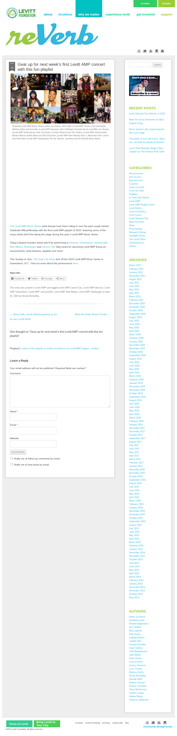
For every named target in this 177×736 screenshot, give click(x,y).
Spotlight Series (137, 235)
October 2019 (136, 352)
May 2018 (134, 410)
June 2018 (134, 407)
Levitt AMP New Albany (65, 292)
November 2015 (137, 514)
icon (19, 723)
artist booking (92, 722)
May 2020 (134, 327)
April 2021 (134, 293)
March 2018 (135, 417)
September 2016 (137, 480)
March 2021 (135, 296)
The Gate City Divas (44, 259)
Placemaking (135, 228)
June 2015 (134, 532)
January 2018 (136, 424)
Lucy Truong (135, 668)
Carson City (48, 246)
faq (127, 722)
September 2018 (137, 397)
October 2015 (136, 518)
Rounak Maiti (135, 679)
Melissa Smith (136, 672)
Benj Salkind (135, 630)
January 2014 (136, 583)
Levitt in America (137, 211)
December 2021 (137, 275)
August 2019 (135, 358)
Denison (73, 242)
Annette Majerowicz (139, 623)
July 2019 (134, 362)
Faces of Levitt (136, 187)
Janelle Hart (135, 641)
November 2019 (137, 348)
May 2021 (134, 289)
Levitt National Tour (138, 218)
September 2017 (137, 438)
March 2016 (135, 500)
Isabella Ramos (137, 637)
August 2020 (135, 317)
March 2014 (135, 577)
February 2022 (136, 269)
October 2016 (136, 476)
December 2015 (137, 511)
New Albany (16, 246)
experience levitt (118, 14)
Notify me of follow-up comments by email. (37, 458)
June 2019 (134, 365)
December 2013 (137, 587)
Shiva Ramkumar (137, 689)
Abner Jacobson (137, 616)
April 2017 (134, 455)
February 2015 (136, 545)
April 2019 (134, 372)
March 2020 (135, 334)
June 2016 (134, 490)
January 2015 (136, 549)
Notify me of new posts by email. (31, 464)
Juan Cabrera (135, 648)
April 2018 (134, 414)
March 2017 (135, 459)
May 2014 (134, 570)
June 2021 (134, 286)
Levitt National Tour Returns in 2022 (147, 113)
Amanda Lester (136, 620)
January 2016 (136, 507)
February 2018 (136, 421)
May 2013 (134, 597)
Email (13, 424)
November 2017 (137, 431)
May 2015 (134, 535)
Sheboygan (30, 246)
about (48, 14)
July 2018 (134, 403)
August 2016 (135, 483)
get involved (146, 14)
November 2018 (137, 390)
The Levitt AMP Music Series (25, 226)
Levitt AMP (40, 287)
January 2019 (136, 383)
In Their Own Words (139, 197)
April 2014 (134, 573)
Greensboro (86, 242)
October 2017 (136, 435)
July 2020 (134, 320)
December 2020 (137, 303)
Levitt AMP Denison (93, 287)
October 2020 (136, 310)
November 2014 (137, 556)
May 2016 (134, 494)
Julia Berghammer (138, 651)
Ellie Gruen (134, 634)
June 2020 (134, 324)
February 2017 (136, 462)
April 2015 (134, 538)
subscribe (117, 722)
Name (14, 411)
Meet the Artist (136, 222)
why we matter (89, 14)
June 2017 (134, 448)
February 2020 (136, 338)
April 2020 (134, 331)
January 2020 (136, 341)
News (132, 225)
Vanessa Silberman (138, 699)
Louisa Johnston (137, 665)
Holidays (133, 194)
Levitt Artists (135, 208)
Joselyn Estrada (137, 644)
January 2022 (136, 272)
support (166, 14)
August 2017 (135, 441)
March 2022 (135, 265)
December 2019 (137, 345)
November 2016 (137, 473)
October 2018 (136, 393)
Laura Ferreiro (136, 661)
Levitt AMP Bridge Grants (142, 204)
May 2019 (134, 369)
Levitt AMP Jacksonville (41, 292)
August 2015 (135, 525)
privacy (106, 722)
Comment (15, 373)
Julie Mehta (135, 655)
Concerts (133, 184)
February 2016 (136, 504)
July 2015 (134, 528)
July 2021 (134, 282)
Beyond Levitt (136, 180)
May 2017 (134, 452)
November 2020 (137, 307)
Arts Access (135, 177)
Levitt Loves (135, 215)
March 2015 (135, 542)
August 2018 (135, 400)
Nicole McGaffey (30, 296)
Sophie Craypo (136, 693)
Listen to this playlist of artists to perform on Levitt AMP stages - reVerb (60, 348)
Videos (132, 246)
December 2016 (137, 469)
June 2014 (134, 566)
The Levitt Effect (137, 239)
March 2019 (135, 376)
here (75, 263)
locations (65, 14)
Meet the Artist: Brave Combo (92, 314)
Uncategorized (136, 242)
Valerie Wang (135, 696)
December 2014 (137, 552)
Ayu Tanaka (135, 627)
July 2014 (134, 563)
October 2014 (136, 559)
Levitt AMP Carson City (70, 287)
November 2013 (137, 590)
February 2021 (136, 300)
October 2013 (136, 594)
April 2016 (134, 497)
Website (14, 438)
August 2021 (135, 279)
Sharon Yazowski (137, 686)
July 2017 (134, 445)
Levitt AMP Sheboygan (90, 292)
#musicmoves (136, 173)
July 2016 (134, 486)
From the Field (136, 190)
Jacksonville (100, 242)
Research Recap (137, 232)
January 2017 (136, 466)
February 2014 (136, 580)
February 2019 (136, 379)
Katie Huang (135, 658)
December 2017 (137, 428)
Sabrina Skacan (137, 682)
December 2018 (137, 386)
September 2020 (137, 314)
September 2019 (137, 355)
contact (79, 722)
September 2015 (137, 521)
